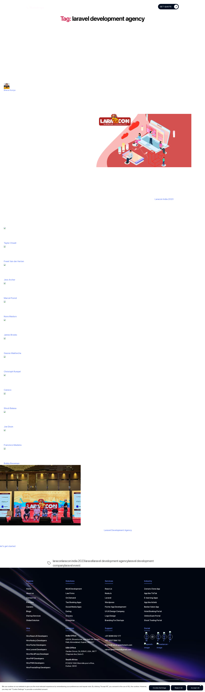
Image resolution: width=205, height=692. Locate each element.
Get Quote (166, 6)
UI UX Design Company (114, 611)
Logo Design (110, 616)
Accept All (195, 688)
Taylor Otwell (10, 243)
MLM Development (74, 589)
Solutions (101, 6)
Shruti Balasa (10, 408)
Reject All (178, 688)
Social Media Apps (73, 607)
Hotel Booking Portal (153, 611)
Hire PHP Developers (35, 658)
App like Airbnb (150, 602)
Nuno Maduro (10, 316)
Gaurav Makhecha (12, 353)
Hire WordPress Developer (37, 654)
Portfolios (119, 6)
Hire (87, 6)
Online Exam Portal (152, 616)
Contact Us (31, 598)
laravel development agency (110, 561)
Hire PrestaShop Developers (38, 667)
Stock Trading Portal (153, 620)
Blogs (132, 6)
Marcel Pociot (10, 298)
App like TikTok (150, 593)
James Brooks (10, 335)
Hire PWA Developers (35, 663)
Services (72, 6)
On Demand (71, 598)
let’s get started (7, 546)
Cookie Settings (159, 688)
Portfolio (30, 602)
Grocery (69, 616)
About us (30, 593)
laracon (57, 561)
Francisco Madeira (12, 445)
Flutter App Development (115, 607)
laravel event (72, 565)
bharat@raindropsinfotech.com (118, 645)
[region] (102, 687)
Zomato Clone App (152, 589)
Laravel (108, 598)
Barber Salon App (151, 607)
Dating (68, 611)
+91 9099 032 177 (113, 636)
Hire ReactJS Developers (37, 636)
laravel (89, 561)
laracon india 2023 (73, 561)
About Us (59, 6)
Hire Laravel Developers (36, 649)
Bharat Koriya (9, 90)
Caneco (7, 390)
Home (28, 589)
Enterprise (70, 620)
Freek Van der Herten (14, 261)
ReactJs (108, 589)
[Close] (200, 684)
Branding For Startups (114, 620)
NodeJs (108, 593)
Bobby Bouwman (11, 463)
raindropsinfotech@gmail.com (118, 649)
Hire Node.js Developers (36, 640)
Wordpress (109, 602)
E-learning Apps (151, 598)
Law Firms (70, 593)
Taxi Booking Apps (73, 602)
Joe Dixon (8, 426)
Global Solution (32, 620)
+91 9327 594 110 (113, 640)
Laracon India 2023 (164, 199)
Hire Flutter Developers (36, 645)
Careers (29, 607)
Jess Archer (9, 279)
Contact (144, 6)
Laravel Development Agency (118, 530)
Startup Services (33, 616)
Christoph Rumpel (12, 371)
